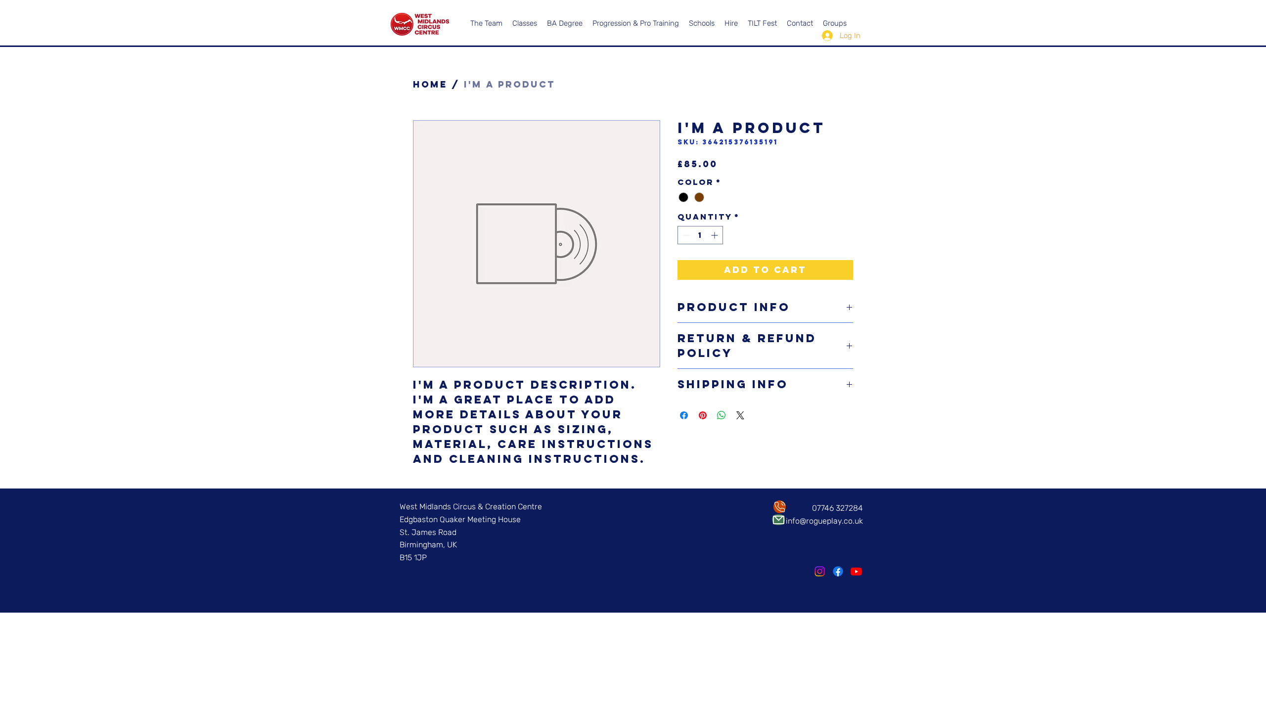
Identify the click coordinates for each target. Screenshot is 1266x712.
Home (430, 84)
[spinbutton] (700, 235)
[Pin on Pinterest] (703, 415)
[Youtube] (856, 571)
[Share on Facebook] (684, 415)
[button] (731, 23)
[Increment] (715, 235)
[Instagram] (819, 571)
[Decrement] (685, 235)
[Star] (779, 506)
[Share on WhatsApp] (721, 415)
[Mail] (778, 519)
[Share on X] (740, 415)
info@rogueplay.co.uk (824, 521)
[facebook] (838, 571)
